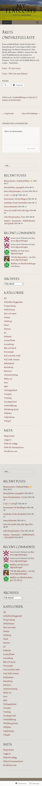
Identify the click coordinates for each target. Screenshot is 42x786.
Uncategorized (10, 402)
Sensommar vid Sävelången (15, 199)
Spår (6, 386)
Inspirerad (7, 113)
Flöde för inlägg (10, 443)
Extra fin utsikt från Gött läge (16, 210)
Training (7, 398)
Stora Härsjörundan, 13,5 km (16, 191)
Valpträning (9, 417)
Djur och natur (10, 313)
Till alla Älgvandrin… (19, 257)
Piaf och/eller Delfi (12, 356)
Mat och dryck (10, 348)
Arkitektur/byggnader (13, 302)
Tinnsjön (8, 394)
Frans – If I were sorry (11, 68)
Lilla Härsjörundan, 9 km (14, 217)
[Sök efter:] (37, 22)
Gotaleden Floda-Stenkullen (15, 203)
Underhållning (19, 97)
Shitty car (8, 379)
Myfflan (14, 251)
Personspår (9, 352)
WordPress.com (10, 451)
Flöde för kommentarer (14, 447)
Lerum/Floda (9, 340)
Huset (6, 325)
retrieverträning (11, 375)
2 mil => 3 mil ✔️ (11, 195)
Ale (5, 298)
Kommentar (31, 148)
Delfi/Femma (9, 310)
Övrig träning (10, 306)
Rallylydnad (9, 363)
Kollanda (7, 336)
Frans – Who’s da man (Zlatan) (14, 74)
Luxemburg (9, 344)
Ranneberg (8, 367)
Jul (5, 333)
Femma (7, 317)
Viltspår (7, 421)
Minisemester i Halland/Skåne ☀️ (18, 181)
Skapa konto (9, 436)
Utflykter (8, 413)
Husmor (7, 329)
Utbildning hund (11, 409)
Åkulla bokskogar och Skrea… (21, 578)
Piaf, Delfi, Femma (11, 359)
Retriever (8, 371)
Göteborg (8, 321)
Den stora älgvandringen (23, 239)
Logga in (7, 440)
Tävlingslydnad (10, 390)
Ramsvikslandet (10, 206)
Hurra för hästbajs (31, 113)
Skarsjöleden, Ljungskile (14, 187)
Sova (6, 382)
